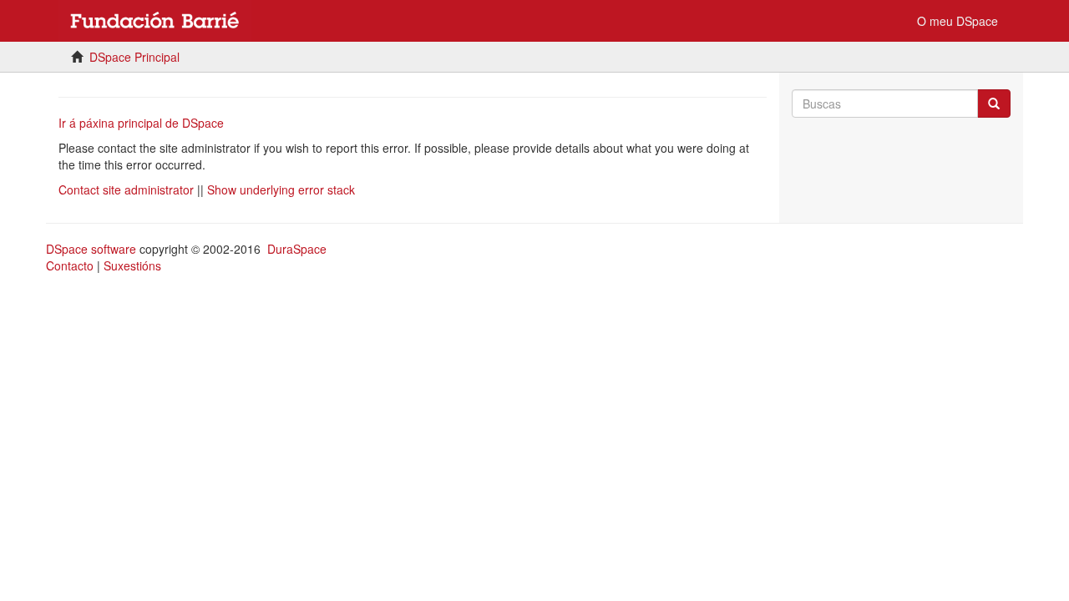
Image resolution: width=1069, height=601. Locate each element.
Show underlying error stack (281, 189)
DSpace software (91, 248)
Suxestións (132, 265)
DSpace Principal (134, 56)
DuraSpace (297, 248)
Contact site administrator (126, 189)
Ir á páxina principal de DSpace (141, 122)
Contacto (70, 265)
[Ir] (994, 103)
